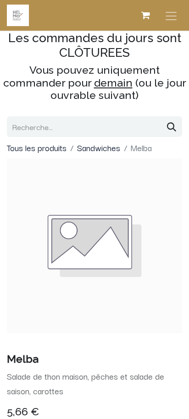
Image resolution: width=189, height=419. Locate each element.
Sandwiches (98, 147)
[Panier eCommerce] (145, 15)
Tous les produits (37, 147)
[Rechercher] (171, 126)
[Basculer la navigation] (171, 15)
